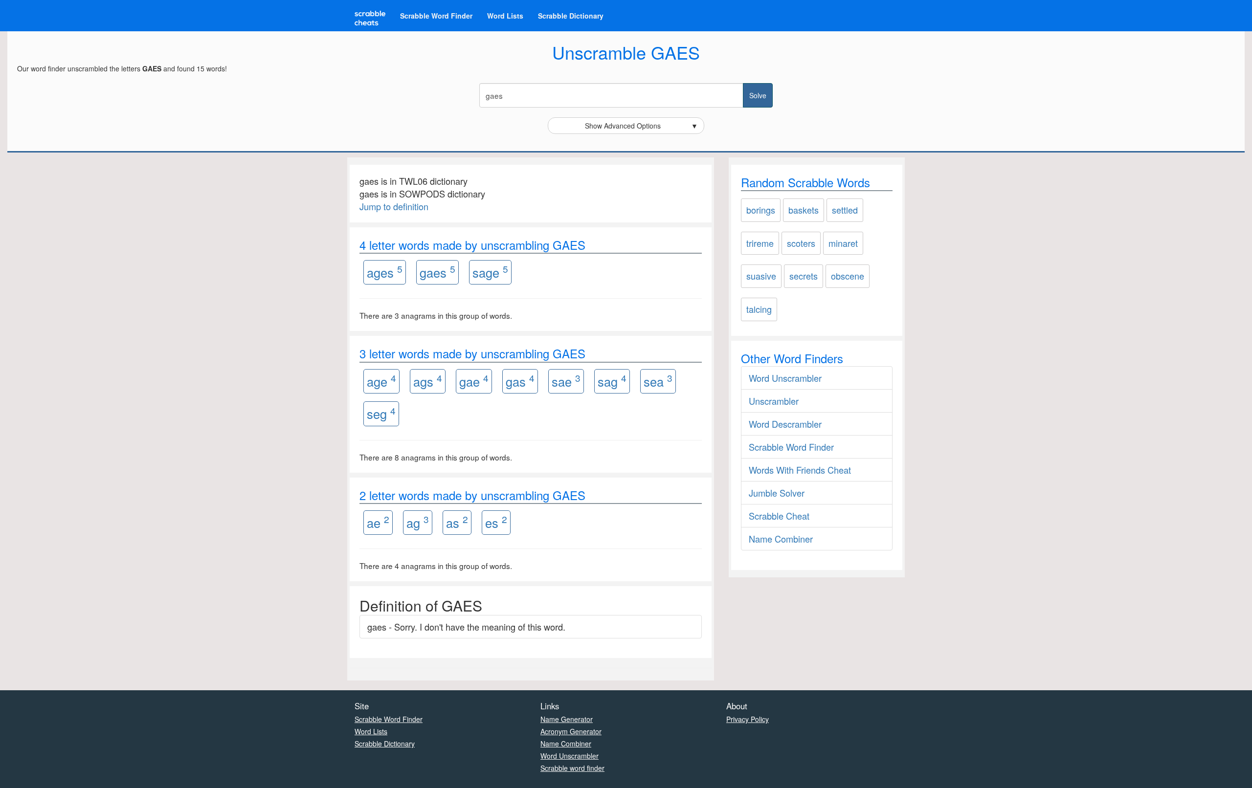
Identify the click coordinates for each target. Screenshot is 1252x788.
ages (384, 271)
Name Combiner (781, 538)
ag (417, 521)
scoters (801, 243)
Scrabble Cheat (779, 515)
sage (490, 271)
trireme (760, 243)
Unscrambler (774, 400)
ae (378, 521)
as (457, 521)
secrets (803, 275)
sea (658, 380)
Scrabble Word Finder (436, 16)
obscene (847, 275)
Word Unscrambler (785, 378)
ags (427, 380)
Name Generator (566, 719)
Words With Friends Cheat (800, 469)
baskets (803, 209)
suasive (761, 275)
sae (566, 380)
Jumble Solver (777, 492)
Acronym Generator (571, 731)
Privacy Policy (747, 719)
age (381, 380)
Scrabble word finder (572, 768)
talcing (759, 309)
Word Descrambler (785, 423)
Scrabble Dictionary (571, 16)
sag (612, 380)
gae (474, 380)
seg (381, 413)
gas (520, 380)
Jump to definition (393, 206)
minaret (843, 243)
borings (760, 209)
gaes (437, 271)
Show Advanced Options (641, 126)
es (496, 521)
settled (845, 209)
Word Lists (505, 16)
